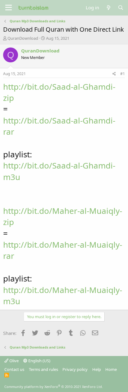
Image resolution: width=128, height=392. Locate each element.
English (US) (38, 360)
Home (111, 369)
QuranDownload (22, 38)
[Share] (114, 74)
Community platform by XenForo (53, 386)
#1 (122, 73)
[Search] (121, 7)
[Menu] (8, 8)
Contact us (14, 369)
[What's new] (108, 7)
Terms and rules (43, 369)
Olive (13, 360)
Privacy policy (75, 369)
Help (96, 369)
